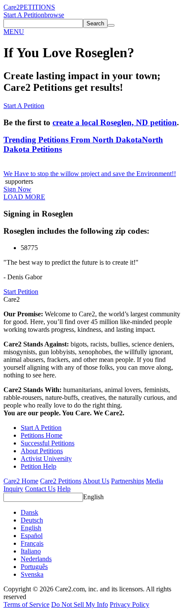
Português (34, 566)
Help (64, 488)
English (93, 497)
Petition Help (38, 466)
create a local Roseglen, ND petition (114, 122)
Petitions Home (41, 435)
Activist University (46, 458)
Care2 (11, 7)
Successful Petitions (47, 443)
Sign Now (17, 189)
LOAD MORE (24, 197)
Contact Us (40, 488)
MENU (13, 31)
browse (54, 15)
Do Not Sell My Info (79, 604)
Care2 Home (20, 481)
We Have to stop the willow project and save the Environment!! (89, 173)
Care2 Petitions (60, 481)
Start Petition (20, 291)
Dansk (29, 512)
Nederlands (36, 559)
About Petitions (42, 450)
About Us (96, 481)
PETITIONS (37, 7)
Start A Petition (23, 15)
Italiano (31, 551)
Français (32, 543)
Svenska (32, 574)
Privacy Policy (129, 604)
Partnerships (127, 481)
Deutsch (32, 520)
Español (32, 535)
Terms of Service (26, 604)
